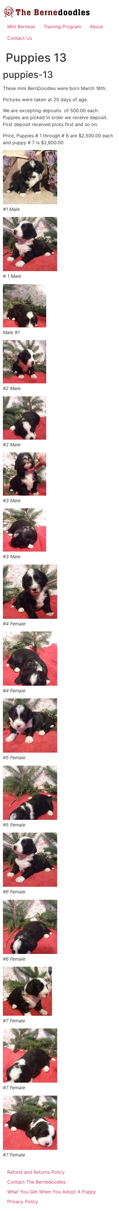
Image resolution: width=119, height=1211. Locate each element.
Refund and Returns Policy (36, 1172)
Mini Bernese (21, 26)
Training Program (62, 26)
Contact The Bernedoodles (36, 1182)
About (96, 26)
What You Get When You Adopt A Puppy (51, 1192)
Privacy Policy (22, 1201)
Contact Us (19, 38)
